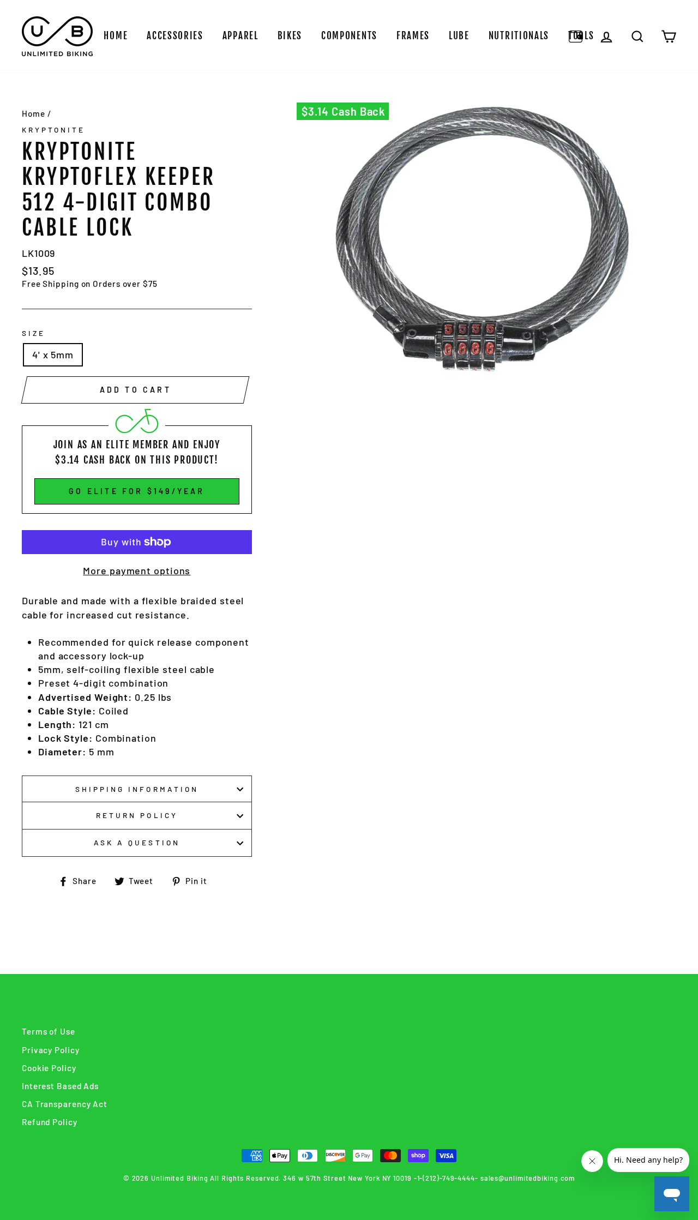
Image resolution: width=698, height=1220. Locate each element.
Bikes (290, 35)
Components (349, 35)
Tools (581, 35)
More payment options (136, 570)
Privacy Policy (51, 1050)
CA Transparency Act (64, 1104)
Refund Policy (49, 1122)
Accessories (175, 35)
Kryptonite (54, 129)
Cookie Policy (49, 1068)
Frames (413, 35)
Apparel (240, 35)
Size (33, 333)
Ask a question (137, 842)
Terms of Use (48, 1031)
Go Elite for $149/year (136, 491)
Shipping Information (136, 789)
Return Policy (137, 815)
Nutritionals (519, 35)
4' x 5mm (53, 354)
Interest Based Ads (60, 1086)
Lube (459, 35)
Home (116, 35)
